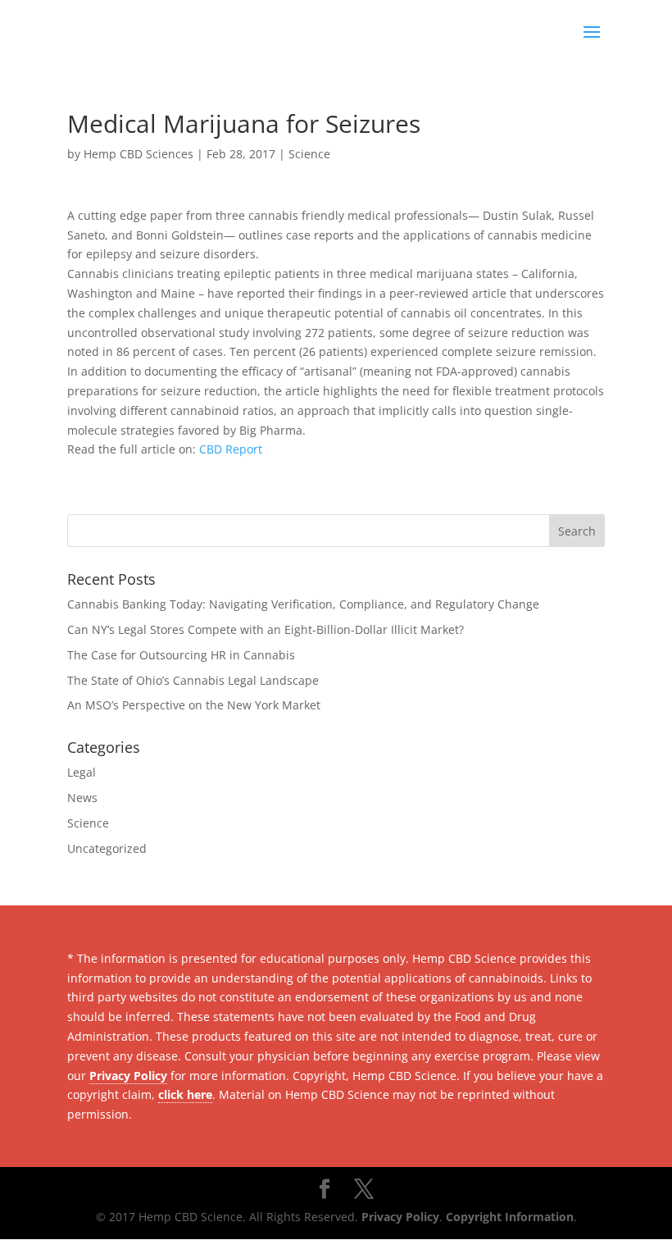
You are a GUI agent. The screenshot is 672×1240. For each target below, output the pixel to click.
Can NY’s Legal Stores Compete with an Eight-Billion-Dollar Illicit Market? (265, 629)
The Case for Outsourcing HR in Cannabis (181, 655)
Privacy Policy (128, 1075)
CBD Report (230, 449)
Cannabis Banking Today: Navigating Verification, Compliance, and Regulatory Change (303, 604)
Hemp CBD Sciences (138, 154)
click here (185, 1094)
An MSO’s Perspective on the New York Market (193, 705)
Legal (81, 772)
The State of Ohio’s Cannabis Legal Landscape (193, 680)
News (82, 797)
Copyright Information (510, 1216)
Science (309, 154)
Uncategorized (107, 848)
